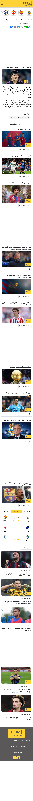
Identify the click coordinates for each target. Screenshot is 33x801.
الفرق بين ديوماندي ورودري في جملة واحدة (17, 156)
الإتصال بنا (7, 740)
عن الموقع (23, 746)
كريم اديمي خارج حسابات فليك (21, 183)
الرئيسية (30, 19)
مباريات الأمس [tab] (26, 511)
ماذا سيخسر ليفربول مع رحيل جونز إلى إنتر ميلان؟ (17, 718)
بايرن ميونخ (20, 117)
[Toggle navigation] (2, 3)
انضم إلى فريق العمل (18, 740)
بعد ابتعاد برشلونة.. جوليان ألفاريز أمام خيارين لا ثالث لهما (16, 304)
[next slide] (2, 12)
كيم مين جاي (13, 117)
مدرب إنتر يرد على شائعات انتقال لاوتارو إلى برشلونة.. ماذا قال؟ (17, 575)
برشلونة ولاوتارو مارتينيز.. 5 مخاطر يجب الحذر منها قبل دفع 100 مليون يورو (16, 691)
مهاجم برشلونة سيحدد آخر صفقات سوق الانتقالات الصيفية (18, 484)
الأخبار (5, 19)
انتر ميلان (27, 117)
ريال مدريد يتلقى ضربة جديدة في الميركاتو (17, 420)
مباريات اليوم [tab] (16, 511)
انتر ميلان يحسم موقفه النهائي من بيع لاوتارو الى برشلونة (16, 629)
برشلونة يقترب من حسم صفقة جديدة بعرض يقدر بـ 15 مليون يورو (16, 276)
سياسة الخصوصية (13, 746)
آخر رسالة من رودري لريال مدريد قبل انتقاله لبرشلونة (17, 394)
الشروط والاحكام (18, 752)
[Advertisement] (16, 47)
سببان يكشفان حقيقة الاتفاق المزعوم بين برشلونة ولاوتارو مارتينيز (18, 602)
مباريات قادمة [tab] (6, 511)
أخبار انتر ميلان (19, 19)
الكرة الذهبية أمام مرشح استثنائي (20, 367)
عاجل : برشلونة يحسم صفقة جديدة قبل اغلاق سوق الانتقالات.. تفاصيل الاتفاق (16, 248)
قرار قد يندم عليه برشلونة (23, 129)
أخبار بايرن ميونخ (11, 19)
